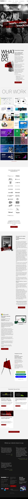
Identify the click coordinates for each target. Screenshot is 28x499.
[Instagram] (4, 488)
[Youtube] (6, 488)
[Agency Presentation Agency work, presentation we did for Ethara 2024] (7, 132)
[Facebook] (2, 488)
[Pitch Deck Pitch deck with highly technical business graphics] (21, 101)
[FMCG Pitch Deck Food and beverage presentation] (21, 132)
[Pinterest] (7, 488)
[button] (27, 1)
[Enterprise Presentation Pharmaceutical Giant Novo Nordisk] (7, 109)
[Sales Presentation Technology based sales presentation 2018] (7, 140)
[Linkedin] (5, 490)
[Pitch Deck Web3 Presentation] (21, 156)
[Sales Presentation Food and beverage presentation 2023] (21, 140)
